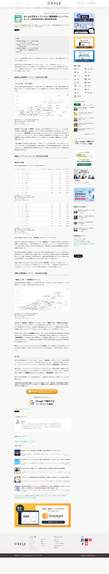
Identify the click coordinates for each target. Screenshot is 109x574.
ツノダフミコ (80, 110)
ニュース (42, 545)
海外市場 (79, 96)
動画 (42, 541)
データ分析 (53, 495)
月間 (91, 104)
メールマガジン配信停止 (59, 543)
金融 (88, 75)
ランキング (28, 7)
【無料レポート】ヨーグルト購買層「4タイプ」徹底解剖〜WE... (86, 229)
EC (77, 92)
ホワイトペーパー (33, 547)
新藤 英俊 (79, 126)
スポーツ (89, 72)
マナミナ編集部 (80, 231)
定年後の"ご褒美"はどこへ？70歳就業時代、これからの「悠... (86, 108)
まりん (22, 482)
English (42, 543)
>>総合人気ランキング (89, 134)
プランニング (32, 541)
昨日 (77, 104)
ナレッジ (31, 545)
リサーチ (31, 539)
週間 (84, 104)
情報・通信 (89, 92)
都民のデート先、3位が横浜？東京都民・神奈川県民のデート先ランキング (41, 450)
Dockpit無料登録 (91, 3)
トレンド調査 (33, 497)
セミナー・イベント (34, 549)
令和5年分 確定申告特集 (42, 258)
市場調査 (37, 495)
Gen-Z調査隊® (24, 491)
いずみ (22, 473)
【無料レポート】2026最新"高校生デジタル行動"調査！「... (86, 223)
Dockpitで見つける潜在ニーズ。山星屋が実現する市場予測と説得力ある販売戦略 (43, 468)
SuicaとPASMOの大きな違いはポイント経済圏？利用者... (86, 129)
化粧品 (88, 86)
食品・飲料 (89, 69)
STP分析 (58, 495)
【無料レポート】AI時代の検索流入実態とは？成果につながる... (86, 217)
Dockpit (37, 382)
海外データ (43, 539)
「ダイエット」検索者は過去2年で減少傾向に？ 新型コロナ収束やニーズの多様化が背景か (45, 477)
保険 (78, 79)
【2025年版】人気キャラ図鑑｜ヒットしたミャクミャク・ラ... (86, 113)
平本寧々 (79, 115)
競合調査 (27, 495)
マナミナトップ (19, 7)
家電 (78, 82)
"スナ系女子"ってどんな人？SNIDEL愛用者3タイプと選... (86, 118)
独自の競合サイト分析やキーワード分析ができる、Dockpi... (86, 210)
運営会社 (56, 547)
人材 (78, 89)
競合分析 (32, 495)
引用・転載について (58, 545)
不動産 (88, 79)
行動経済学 (64, 495)
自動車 (88, 82)
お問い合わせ (81, 3)
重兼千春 (23, 421)
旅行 (78, 69)
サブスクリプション (45, 495)
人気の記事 (56, 541)
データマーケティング (19, 495)
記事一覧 (56, 539)
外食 (78, 72)
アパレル (79, 86)
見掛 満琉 (23, 455)
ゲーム (78, 75)
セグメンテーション (25, 497)
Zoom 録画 (17, 497)
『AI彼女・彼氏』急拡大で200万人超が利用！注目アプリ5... (86, 124)
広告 (88, 89)
